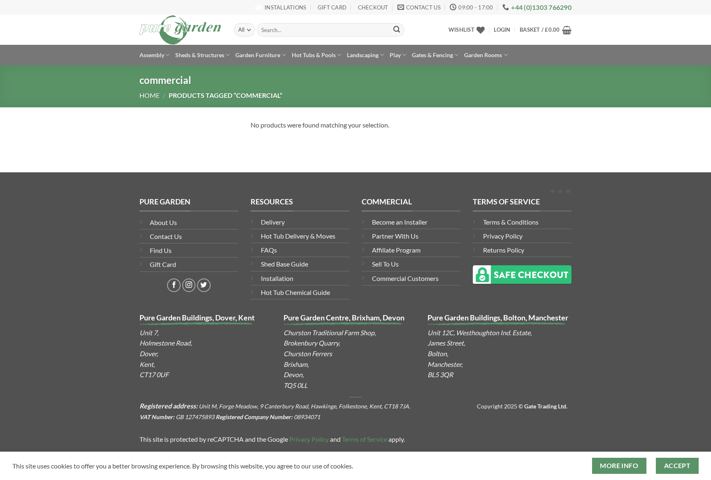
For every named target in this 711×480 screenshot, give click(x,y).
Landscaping (363, 54)
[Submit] (397, 30)
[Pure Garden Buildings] (180, 29)
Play (395, 54)
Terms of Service (364, 439)
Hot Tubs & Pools (314, 54)
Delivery (273, 222)
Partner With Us (395, 236)
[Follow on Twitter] (204, 285)
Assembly (151, 54)
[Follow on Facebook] (174, 285)
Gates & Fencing (432, 54)
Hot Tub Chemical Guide (295, 292)
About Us (163, 222)
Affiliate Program (396, 250)
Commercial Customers (405, 278)
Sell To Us (385, 264)
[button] (502, 29)
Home (149, 95)
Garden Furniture (257, 54)
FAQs (269, 250)
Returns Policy (503, 250)
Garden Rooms (483, 54)
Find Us (161, 250)
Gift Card (163, 264)
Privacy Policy (503, 236)
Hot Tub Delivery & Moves (298, 236)
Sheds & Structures (199, 54)
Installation (277, 278)
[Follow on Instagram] (189, 285)
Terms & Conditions (511, 222)
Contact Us (166, 236)
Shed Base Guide (284, 264)
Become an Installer (400, 222)
